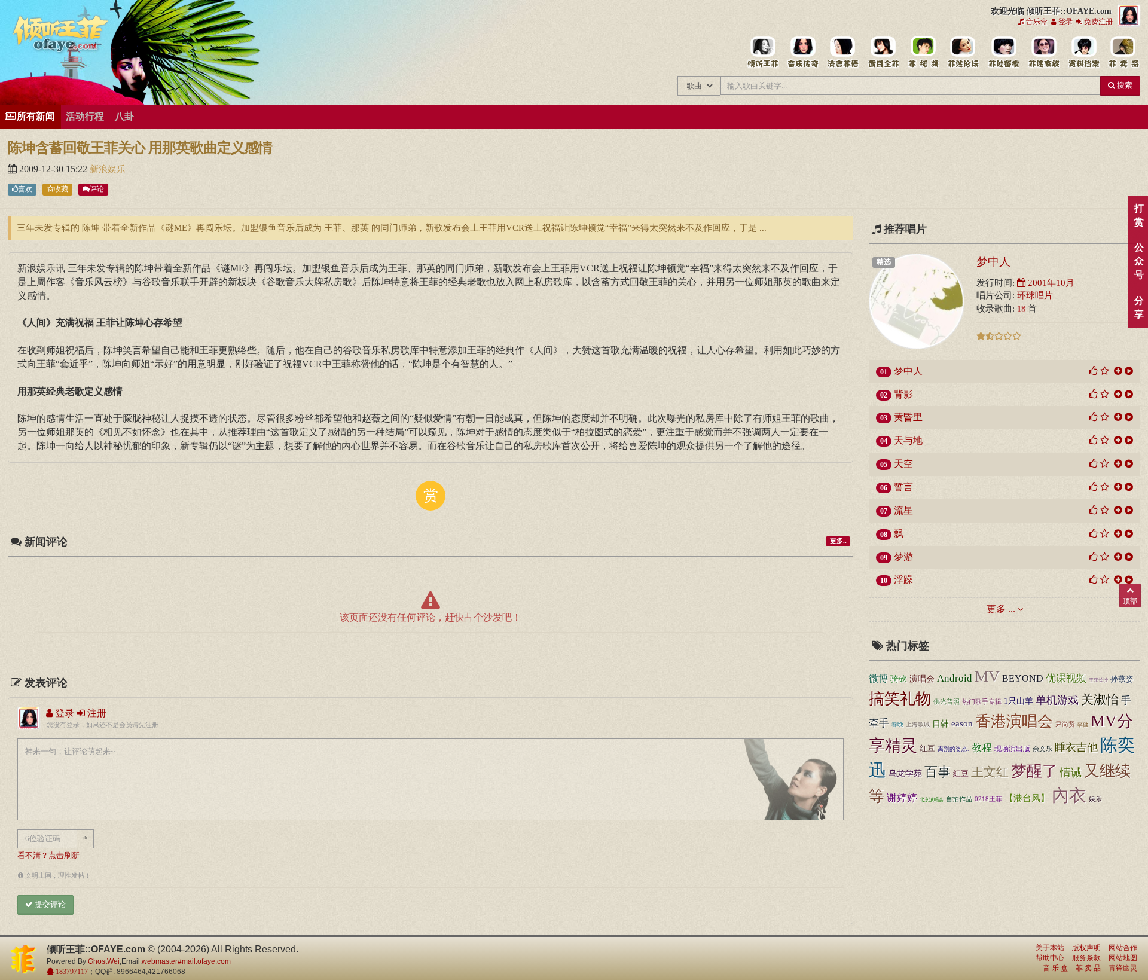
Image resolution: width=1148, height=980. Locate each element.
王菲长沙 (1098, 680)
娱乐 (1095, 798)
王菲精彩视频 (922, 52)
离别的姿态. (953, 749)
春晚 (897, 724)
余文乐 (1042, 748)
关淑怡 (1100, 699)
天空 (903, 464)
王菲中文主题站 (762, 52)
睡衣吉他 (1076, 747)
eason (962, 723)
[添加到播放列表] (1118, 371)
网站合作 (1123, 948)
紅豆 (961, 774)
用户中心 (1043, 52)
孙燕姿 (1122, 679)
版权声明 (1086, 948)
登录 (1065, 21)
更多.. (838, 541)
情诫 (1071, 772)
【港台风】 (1026, 798)
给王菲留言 (1003, 52)
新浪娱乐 (108, 169)
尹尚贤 (1065, 724)
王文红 (990, 772)
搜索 (1123, 85)
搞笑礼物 (900, 698)
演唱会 (922, 678)
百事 (937, 771)
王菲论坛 (963, 52)
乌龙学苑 (905, 773)
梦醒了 (1034, 771)
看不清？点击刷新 (48, 855)
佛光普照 (946, 701)
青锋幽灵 (1123, 968)
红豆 (927, 748)
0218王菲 (988, 798)
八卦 (124, 116)
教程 (982, 747)
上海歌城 (918, 724)
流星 (903, 510)
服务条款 (1086, 958)
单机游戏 (1057, 700)
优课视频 (1066, 678)
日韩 (940, 723)
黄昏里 (908, 417)
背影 (903, 394)
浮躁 (903, 580)
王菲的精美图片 (882, 52)
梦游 (903, 557)
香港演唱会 (1014, 721)
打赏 (1138, 215)
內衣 (1069, 795)
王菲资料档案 (1083, 52)
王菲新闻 (842, 52)
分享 (1138, 307)
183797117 (71, 971)
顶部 (1130, 601)
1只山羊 (1018, 701)
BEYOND (1022, 678)
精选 (884, 262)
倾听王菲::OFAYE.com (61, 36)
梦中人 (993, 261)
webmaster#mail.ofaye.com (186, 961)
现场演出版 (1012, 748)
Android (954, 678)
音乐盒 (1036, 21)
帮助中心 (1050, 958)
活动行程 (85, 116)
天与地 (908, 440)
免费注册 (1097, 21)
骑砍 (898, 678)
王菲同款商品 (1123, 52)
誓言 (903, 487)
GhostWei (104, 961)
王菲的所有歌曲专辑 (802, 52)
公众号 (1138, 261)
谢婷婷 (902, 798)
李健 (1082, 725)
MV (987, 676)
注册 (95, 713)
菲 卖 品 (1088, 968)
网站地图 (1123, 958)
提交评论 (49, 904)
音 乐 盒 (1055, 968)
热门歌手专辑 (982, 701)
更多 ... (1001, 609)
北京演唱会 (932, 799)
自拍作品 (959, 798)
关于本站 (1050, 948)
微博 (878, 678)
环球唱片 (1035, 295)
